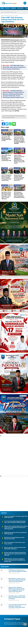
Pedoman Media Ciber (12, 624)
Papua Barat (13, 12)
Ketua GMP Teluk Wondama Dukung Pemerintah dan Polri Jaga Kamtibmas (13, 116)
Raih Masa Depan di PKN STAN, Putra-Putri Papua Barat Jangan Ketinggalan (17, 597)
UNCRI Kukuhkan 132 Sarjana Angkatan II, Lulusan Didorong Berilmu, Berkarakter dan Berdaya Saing (14, 560)
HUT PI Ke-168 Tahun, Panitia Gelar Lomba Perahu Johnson (14, 543)
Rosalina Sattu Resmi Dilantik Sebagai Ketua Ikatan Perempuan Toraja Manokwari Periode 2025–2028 (15, 554)
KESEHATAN (20, 8)
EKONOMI (13, 8)
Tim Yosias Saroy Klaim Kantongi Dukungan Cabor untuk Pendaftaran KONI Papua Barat (15, 522)
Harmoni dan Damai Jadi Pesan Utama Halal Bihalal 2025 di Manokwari (15, 548)
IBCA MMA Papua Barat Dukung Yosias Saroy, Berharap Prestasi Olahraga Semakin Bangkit (17, 580)
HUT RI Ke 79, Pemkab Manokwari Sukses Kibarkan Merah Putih (14, 538)
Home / (2, 12)
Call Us (18, 624)
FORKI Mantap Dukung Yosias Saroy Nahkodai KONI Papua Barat (15, 533)
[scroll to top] (25, 625)
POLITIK (7, 8)
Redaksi (22, 624)
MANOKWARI (7, 12)
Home (5, 624)
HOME (2, 8)
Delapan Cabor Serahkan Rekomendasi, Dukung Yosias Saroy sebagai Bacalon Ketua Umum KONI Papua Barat (15, 527)
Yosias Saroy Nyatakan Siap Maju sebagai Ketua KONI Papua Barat (15, 517)
